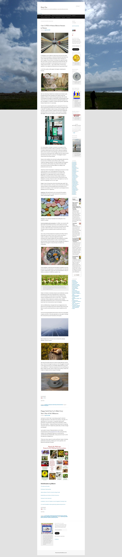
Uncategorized (54, 516)
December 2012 (75, 189)
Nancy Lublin (75, 241)
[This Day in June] (80, 224)
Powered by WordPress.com (61, 552)
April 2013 (74, 186)
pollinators (48, 516)
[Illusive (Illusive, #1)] (80, 201)
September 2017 (75, 171)
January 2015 (74, 175)
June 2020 (74, 162)
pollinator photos (54, 517)
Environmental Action (58, 515)
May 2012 (73, 193)
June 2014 (74, 178)
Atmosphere (74, 281)
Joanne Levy (75, 258)
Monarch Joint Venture (46, 498)
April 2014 (74, 180)
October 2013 (74, 183)
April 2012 (74, 194)
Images (53, 17)
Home (42, 15)
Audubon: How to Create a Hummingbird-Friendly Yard (53, 501)
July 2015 (73, 173)
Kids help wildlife (75, 288)
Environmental (60, 404)
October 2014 (74, 177)
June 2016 (74, 172)
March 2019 (74, 167)
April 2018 (74, 170)
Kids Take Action (75, 286)
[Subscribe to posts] (72, 35)
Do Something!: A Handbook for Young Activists (76, 239)
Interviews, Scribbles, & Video (45, 17)
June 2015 (74, 174)
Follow (57, 533)
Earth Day (54, 404)
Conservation (47, 515)
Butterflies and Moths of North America (50, 495)
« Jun (74, 132)
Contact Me (68, 17)
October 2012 (74, 190)
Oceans (73, 289)
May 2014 (73, 179)
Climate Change (75, 282)
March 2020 (74, 164)
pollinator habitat (47, 517)
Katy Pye (44, 7)
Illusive (74, 199)
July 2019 (73, 165)
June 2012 (74, 192)
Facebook (57, 539)
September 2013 (75, 184)
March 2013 (74, 187)
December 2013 (75, 182)
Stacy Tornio (75, 209)
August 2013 (74, 185)
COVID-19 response (48, 404)
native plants (43, 516)
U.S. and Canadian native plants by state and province (53, 504)
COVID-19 (43, 405)
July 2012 (73, 191)
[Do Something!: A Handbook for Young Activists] (80, 239)
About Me (63, 17)
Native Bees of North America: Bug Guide (50, 492)
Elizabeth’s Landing (47, 15)
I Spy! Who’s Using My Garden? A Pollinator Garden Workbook (61, 15)
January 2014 (74, 181)
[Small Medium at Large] (80, 258)
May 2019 (73, 166)
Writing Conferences (76, 292)
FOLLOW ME (75, 49)
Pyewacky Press (57, 17)
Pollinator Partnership (46, 489)
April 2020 (74, 163)
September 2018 (75, 168)
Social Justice (74, 290)
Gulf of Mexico (74, 287)
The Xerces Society (45, 486)
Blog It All (73, 15)
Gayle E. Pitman (75, 225)
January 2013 (74, 188)
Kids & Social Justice (75, 291)
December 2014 (75, 176)
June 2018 (74, 169)
